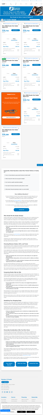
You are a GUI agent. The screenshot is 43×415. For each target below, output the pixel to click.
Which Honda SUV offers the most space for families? (15, 178)
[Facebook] (2, 392)
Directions (33, 401)
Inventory (3, 397)
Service (13, 397)
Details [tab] (8, 38)
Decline (21, 411)
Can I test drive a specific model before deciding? (14, 182)
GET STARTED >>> (15, 30)
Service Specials (14, 401)
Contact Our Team (34, 363)
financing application (17, 200)
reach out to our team (27, 355)
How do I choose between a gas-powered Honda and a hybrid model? (18, 175)
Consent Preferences (5, 410)
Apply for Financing (25, 399)
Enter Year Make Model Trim (11, 117)
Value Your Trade (21, 363)
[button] (18, 24)
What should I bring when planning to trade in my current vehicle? (17, 189)
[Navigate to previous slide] (1, 19)
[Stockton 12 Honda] (4, 3)
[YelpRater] (9, 392)
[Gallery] (21, 20)
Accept (31, 411)
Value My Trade (24, 401)
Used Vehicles (3, 401)
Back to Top (40, 165)
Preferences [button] (36, 409)
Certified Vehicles (4, 402)
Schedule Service (14, 399)
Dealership (34, 397)
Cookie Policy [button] (14, 409)
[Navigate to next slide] (42, 19)
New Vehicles (3, 399)
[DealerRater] (12, 392)
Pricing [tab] (14, 38)
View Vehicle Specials (9, 364)
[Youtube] (7, 392)
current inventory (17, 234)
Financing (24, 397)
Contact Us (21, 209)
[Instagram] (5, 392)
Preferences (12, 411)
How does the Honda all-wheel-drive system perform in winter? (17, 185)
